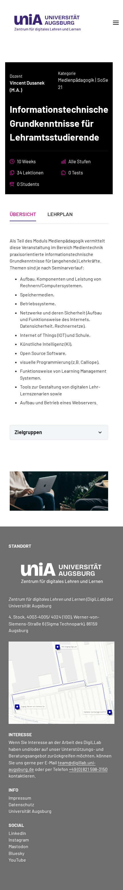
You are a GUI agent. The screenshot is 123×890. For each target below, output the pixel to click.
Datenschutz (21, 804)
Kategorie (67, 73)
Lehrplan (60, 214)
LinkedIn (17, 833)
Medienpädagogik (76, 80)
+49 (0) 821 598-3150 (88, 769)
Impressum (20, 797)
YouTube (17, 859)
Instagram (19, 839)
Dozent (16, 76)
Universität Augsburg (30, 811)
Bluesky (16, 853)
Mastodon (18, 846)
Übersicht (23, 214)
